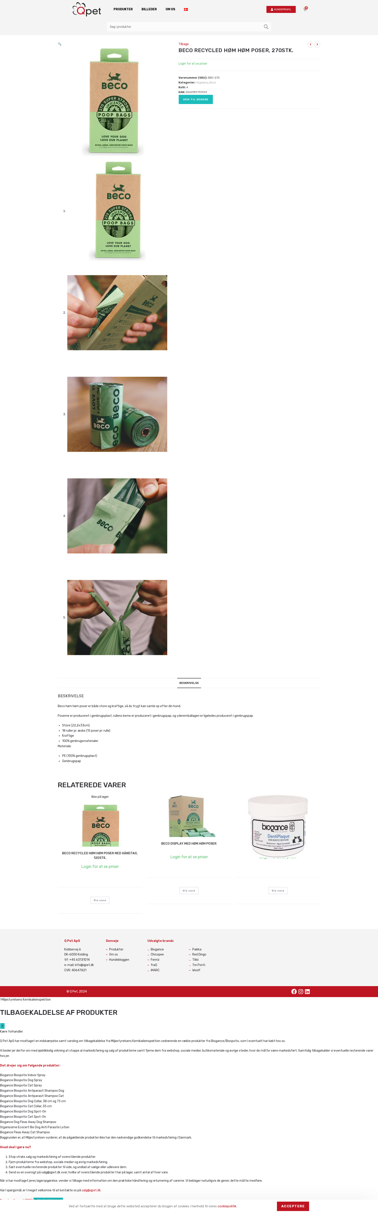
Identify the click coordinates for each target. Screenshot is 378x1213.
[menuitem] (186, 9)
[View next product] (317, 45)
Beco (212, 82)
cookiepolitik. (227, 1206)
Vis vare (100, 900)
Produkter (123, 9)
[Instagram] (301, 991)
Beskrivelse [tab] (189, 683)
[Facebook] (294, 991)
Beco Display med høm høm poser (189, 844)
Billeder (149, 9)
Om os (170, 9)
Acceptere (293, 1206)
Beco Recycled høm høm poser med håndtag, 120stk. (100, 855)
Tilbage (183, 44)
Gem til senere (195, 99)
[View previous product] (310, 45)
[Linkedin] (307, 991)
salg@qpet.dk (91, 1190)
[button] (59, 44)
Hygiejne (202, 82)
